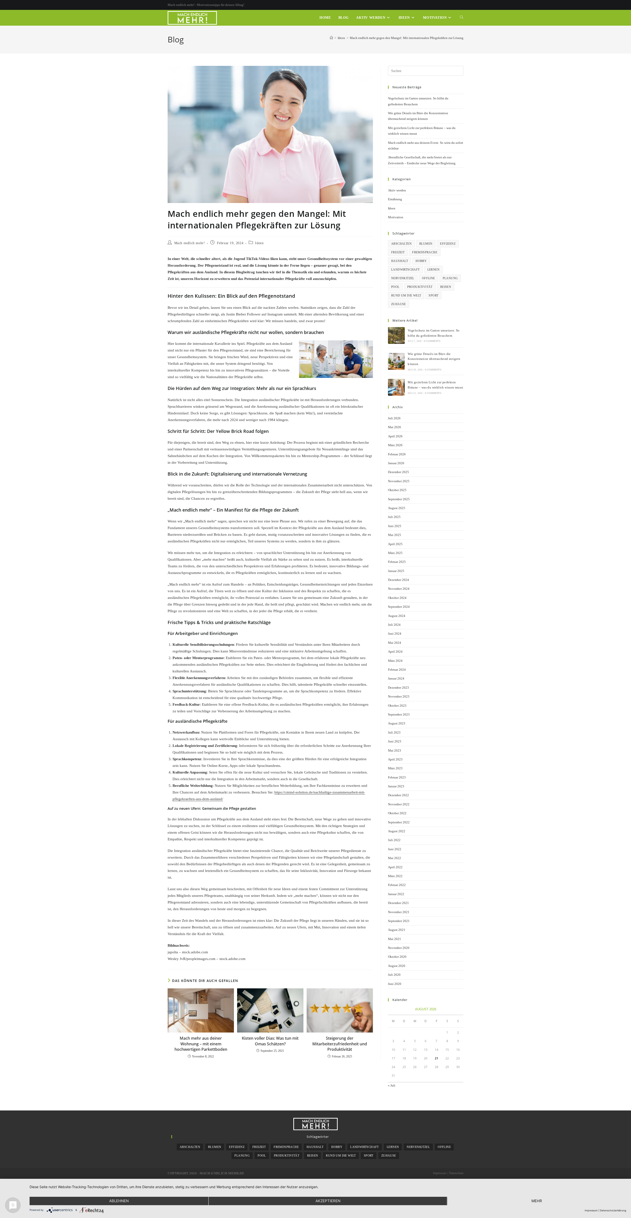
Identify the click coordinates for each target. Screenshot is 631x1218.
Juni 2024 (394, 633)
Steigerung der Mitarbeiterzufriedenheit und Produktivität (339, 1043)
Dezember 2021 (398, 903)
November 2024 (398, 589)
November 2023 (398, 696)
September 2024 (399, 607)
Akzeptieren (328, 1201)
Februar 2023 (397, 777)
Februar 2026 (397, 454)
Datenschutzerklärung (613, 1210)
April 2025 (395, 544)
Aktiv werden (397, 190)
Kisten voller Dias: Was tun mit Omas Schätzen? (270, 1040)
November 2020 (398, 948)
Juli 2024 (394, 625)
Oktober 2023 (397, 705)
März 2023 (395, 768)
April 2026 (395, 436)
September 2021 (399, 921)
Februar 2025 (397, 562)
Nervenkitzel (402, 278)
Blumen (425, 243)
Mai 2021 (394, 939)
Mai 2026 (394, 427)
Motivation (395, 217)
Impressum (439, 1173)
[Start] (331, 38)
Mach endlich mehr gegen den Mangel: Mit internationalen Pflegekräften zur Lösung (406, 38)
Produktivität (420, 287)
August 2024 (396, 616)
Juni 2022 (394, 849)
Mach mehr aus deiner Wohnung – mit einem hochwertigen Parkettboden (201, 1043)
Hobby (421, 261)
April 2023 (395, 759)
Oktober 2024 (397, 598)
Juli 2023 (394, 732)
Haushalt (399, 261)
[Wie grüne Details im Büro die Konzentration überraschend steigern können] (396, 361)
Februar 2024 (397, 669)
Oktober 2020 (397, 957)
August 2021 (396, 930)
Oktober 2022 (397, 813)
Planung (450, 278)
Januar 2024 (396, 678)
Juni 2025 (394, 526)
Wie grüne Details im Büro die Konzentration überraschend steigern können (434, 359)
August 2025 (396, 508)
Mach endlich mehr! (189, 243)
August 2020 (396, 966)
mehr (536, 1201)
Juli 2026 (394, 418)
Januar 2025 (396, 571)
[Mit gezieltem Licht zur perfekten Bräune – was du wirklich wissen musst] (396, 387)
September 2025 (399, 499)
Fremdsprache (424, 252)
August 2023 (396, 723)
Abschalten (401, 243)
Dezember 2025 (398, 472)
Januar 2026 (396, 463)
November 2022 (398, 804)
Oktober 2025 (397, 490)
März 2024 (395, 661)
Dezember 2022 (398, 795)
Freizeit (397, 252)
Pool (395, 287)
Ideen (259, 243)
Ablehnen (119, 1201)
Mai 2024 (394, 643)
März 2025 (395, 553)
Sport (433, 295)
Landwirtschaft (405, 269)
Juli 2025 (394, 517)
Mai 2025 (394, 535)
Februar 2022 (397, 885)
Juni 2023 (394, 741)
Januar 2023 (396, 786)
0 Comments (432, 341)
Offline (428, 278)
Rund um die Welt (406, 295)
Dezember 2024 (398, 580)
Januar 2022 (396, 894)
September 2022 (399, 822)
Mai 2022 (394, 858)
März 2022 (395, 876)
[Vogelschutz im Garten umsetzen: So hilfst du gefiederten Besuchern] (396, 335)
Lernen (433, 269)
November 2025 (398, 481)
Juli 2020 (394, 975)
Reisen (445, 287)
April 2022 (395, 867)
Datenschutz (456, 1173)
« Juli (391, 1085)
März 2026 (395, 445)
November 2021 (398, 912)
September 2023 (399, 714)
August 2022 (396, 831)
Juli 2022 (394, 840)
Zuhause (398, 304)
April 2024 (395, 651)
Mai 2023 (394, 750)
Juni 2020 (394, 984)
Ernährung (395, 199)
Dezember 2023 (398, 687)
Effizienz (448, 243)
